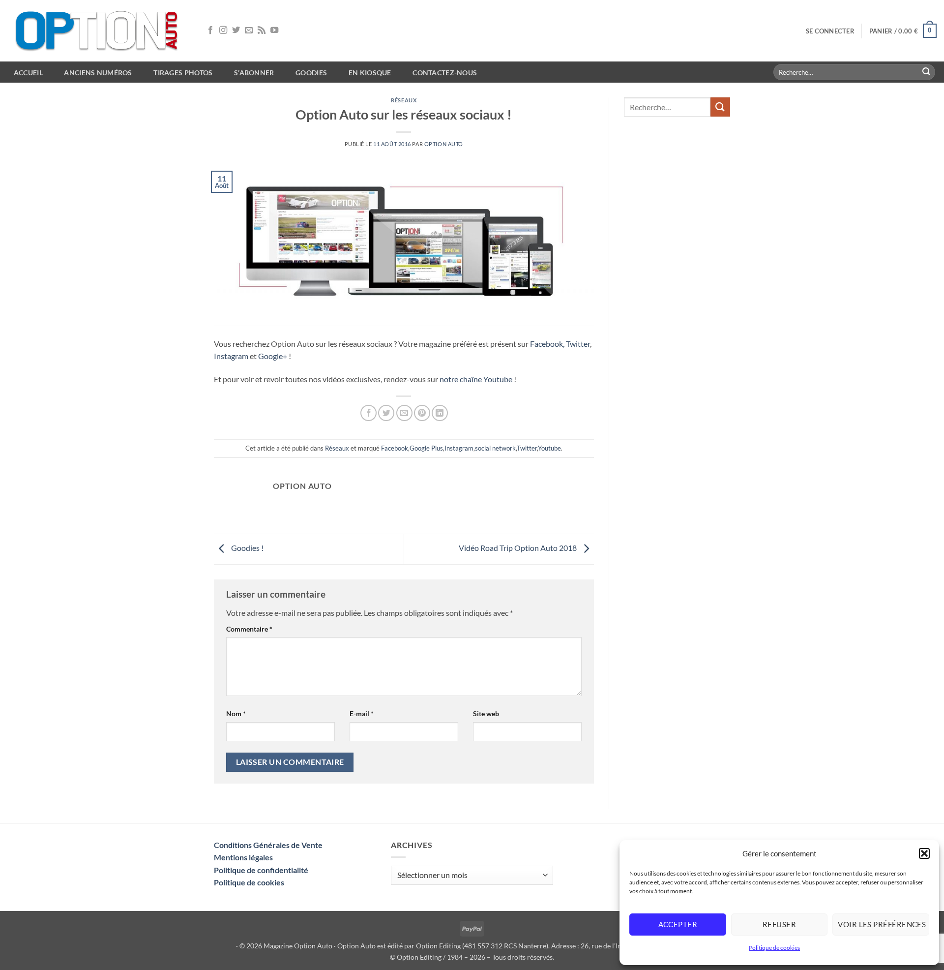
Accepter (678, 924)
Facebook (394, 448)
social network (495, 448)
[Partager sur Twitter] (386, 413)
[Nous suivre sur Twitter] (236, 30)
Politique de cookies (774, 947)
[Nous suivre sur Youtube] (274, 30)
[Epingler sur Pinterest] (422, 413)
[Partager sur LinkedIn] (440, 413)
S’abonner (254, 72)
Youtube (549, 448)
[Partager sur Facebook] (368, 413)
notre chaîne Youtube (476, 379)
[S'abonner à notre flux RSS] (262, 30)
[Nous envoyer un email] (249, 30)
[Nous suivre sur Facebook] (210, 30)
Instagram (231, 356)
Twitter (578, 343)
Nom (236, 713)
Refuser (779, 924)
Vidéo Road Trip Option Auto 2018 (518, 547)
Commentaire (249, 629)
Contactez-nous (445, 72)
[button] (924, 853)
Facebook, (547, 343)
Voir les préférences (882, 924)
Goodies (311, 72)
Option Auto (443, 144)
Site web (486, 713)
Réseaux (403, 100)
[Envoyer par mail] (404, 413)
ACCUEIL (28, 72)
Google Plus (426, 448)
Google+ (272, 356)
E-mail (362, 713)
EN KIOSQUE (370, 72)
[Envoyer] (926, 72)
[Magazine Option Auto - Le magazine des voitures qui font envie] (98, 30)
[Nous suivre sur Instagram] (223, 30)
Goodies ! (247, 547)
